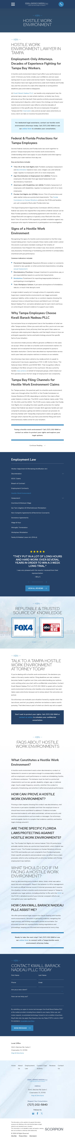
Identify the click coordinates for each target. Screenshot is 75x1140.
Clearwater (27, 111)
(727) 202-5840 (49, 125)
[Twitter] (42, 1113)
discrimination (22, 170)
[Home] (36, 4)
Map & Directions (17, 1053)
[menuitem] (37, 468)
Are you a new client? (19, 990)
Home (13, 1065)
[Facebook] (37, 1113)
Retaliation (18, 278)
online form (26, 129)
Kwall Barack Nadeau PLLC (23, 93)
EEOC (59, 893)
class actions (21, 371)
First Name (15, 975)
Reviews (52, 1065)
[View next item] (46, 582)
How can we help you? (19, 996)
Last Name (42, 975)
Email (40, 982)
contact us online (26, 717)
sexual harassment (21, 269)
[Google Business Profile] (33, 1113)
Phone (13, 982)
